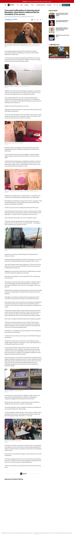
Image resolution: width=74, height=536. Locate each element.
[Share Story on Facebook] (32, 20)
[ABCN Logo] (11, 5)
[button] (5, 5)
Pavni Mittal (15, 19)
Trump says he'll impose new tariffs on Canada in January (37, 1)
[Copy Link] (41, 20)
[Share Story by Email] (38, 20)
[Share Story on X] (35, 20)
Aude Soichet (8, 19)
